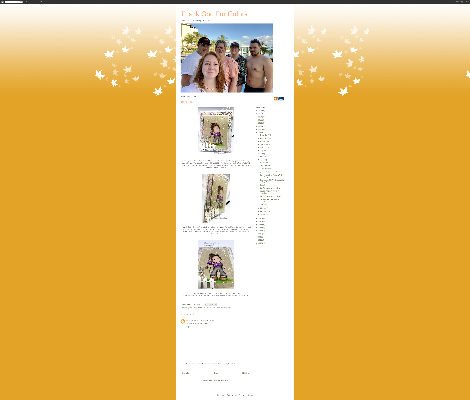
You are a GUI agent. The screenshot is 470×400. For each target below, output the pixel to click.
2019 (260, 132)
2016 (260, 225)
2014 (260, 231)
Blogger (250, 395)
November (264, 138)
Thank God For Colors (214, 14)
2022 (260, 123)
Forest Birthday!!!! (266, 169)
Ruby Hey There (265, 166)
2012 (260, 237)
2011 (260, 240)
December (264, 135)
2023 (260, 120)
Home (216, 373)
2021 (260, 126)
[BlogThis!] (208, 304)
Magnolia (189, 308)
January (263, 214)
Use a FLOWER (244, 163)
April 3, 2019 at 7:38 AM (205, 320)
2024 (260, 117)
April (262, 160)
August (263, 147)
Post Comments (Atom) (221, 380)
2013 (260, 234)
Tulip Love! (264, 204)
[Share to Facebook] (213, 304)
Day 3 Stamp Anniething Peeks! (271, 188)
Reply (188, 327)
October (263, 141)
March (262, 208)
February (263, 211)
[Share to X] (211, 304)
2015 (260, 228)
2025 (260, 114)
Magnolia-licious (199, 308)
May (262, 157)
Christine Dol (191, 320)
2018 (260, 218)
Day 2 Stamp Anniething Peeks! (271, 196)
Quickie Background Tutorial (270, 172)
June (262, 154)
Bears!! (262, 185)
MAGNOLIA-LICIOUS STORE (238, 295)
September (264, 144)
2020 (260, 129)
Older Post (246, 373)
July (262, 150)
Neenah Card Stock (213, 308)
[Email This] (206, 304)
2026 (260, 111)
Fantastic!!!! (264, 162)
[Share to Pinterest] (215, 304)
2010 (260, 243)
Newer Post (186, 373)
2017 (260, 221)
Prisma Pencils (226, 308)
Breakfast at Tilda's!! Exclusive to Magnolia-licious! (272, 181)
